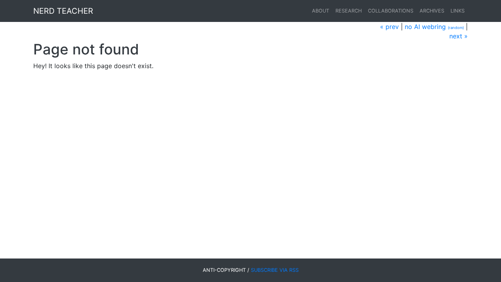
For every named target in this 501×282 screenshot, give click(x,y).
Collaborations (390, 11)
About (320, 11)
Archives (432, 11)
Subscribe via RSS (275, 270)
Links (458, 11)
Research (348, 11)
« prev (389, 27)
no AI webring (425, 27)
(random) (456, 27)
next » (458, 36)
